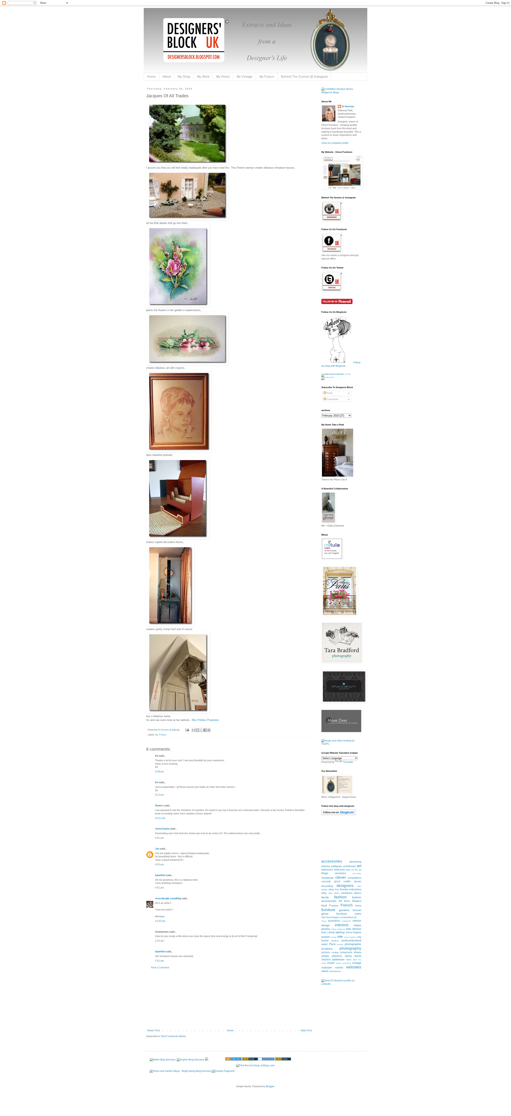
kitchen (356, 928)
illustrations (334, 920)
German (357, 910)
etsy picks (333, 893)
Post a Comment (160, 967)
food (324, 905)
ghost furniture (334, 913)
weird (324, 971)
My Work (203, 76)
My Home (223, 76)
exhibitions (347, 893)
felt (340, 901)
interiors (342, 925)
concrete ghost (330, 881)
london (325, 936)
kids (348, 928)
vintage (356, 962)
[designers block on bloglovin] (338, 814)
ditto (359, 886)
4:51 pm (159, 838)
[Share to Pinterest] (209, 730)
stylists (357, 956)
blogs (324, 873)
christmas (327, 877)
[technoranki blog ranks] (217, 1059)
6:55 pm (159, 864)
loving (333, 937)
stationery (337, 956)
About (166, 76)
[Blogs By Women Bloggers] (206, 1059)
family (325, 897)
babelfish (160, 875)
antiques (336, 866)
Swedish (326, 959)
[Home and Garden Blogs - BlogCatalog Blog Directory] (180, 1071)
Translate (348, 762)
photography (350, 948)
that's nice (351, 959)
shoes (357, 952)
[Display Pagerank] (223, 1071)
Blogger (270, 1086)
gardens (344, 910)
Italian (357, 925)
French (162, 734)
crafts (347, 881)
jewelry (325, 928)
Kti (156, 755)
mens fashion (350, 937)
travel (330, 962)
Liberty (331, 932)
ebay (331, 889)
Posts (329, 393)
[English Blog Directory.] (190, 1059)
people (340, 944)
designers (345, 885)
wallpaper (326, 967)
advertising (355, 861)
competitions (354, 878)
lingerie (357, 932)
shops (325, 955)
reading (335, 952)
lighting (340, 932)
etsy (324, 892)
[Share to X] (201, 730)
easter (324, 889)
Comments (332, 399)
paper (324, 944)
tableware (338, 959)
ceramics (340, 873)
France (333, 905)
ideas (323, 921)
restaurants (346, 952)
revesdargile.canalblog (168, 898)
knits (323, 932)
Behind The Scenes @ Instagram (304, 76)
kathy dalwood (338, 929)
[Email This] (194, 730)
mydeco (335, 940)
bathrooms (327, 869)
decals (357, 881)
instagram (346, 921)
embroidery (355, 889)
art (156, 734)
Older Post (306, 1030)
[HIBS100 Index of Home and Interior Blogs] (337, 373)
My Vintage (245, 76)
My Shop (184, 76)
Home (151, 76)
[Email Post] (187, 729)
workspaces (335, 971)
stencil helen (162, 828)
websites (353, 967)
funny (358, 905)
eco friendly (341, 889)
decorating (327, 886)
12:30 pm (160, 921)
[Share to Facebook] (205, 730)
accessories (331, 861)
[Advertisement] (229, 999)
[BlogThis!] (197, 730)
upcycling (346, 963)
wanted (339, 967)
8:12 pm (159, 794)
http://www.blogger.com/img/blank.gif (338, 917)
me (340, 936)
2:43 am (159, 940)
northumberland (351, 940)
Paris (332, 944)
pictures (325, 952)
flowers (159, 805)
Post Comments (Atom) (173, 1036)
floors (347, 901)
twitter (338, 963)
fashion (340, 897)
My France (266, 76)
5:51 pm (159, 960)
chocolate (356, 873)
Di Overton (348, 106)
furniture (328, 910)
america (325, 866)
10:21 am (160, 818)
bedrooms (339, 869)
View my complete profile (335, 143)
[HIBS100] (327, 377)
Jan (157, 848)
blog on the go (353, 870)
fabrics (357, 893)
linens (349, 932)
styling (348, 956)
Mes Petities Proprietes (205, 719)
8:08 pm (159, 771)
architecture (349, 866)
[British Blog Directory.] (163, 1059)
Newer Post (153, 1030)
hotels (358, 913)
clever (340, 877)
